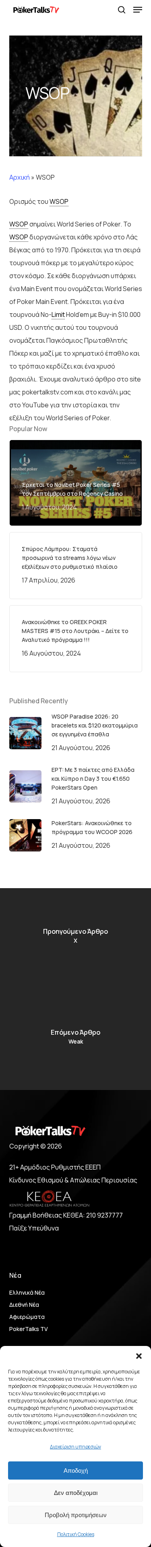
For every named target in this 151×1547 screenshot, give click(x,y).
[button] (139, 1356)
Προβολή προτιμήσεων (76, 1514)
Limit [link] (58, 314)
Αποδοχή (76, 1470)
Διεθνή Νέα (24, 1304)
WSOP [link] (59, 201)
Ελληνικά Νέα (27, 1292)
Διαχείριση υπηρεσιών (75, 1446)
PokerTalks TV (28, 1329)
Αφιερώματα (27, 1317)
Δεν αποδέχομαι (75, 1492)
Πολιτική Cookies (75, 1534)
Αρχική (19, 177)
